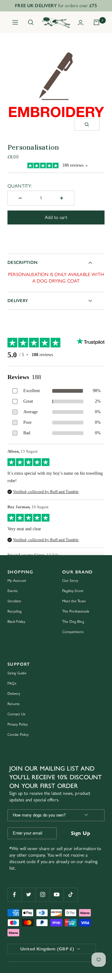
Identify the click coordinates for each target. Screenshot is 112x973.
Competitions (72, 632)
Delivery (17, 300)
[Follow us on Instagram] (42, 895)
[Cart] (96, 22)
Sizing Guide (16, 673)
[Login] (80, 22)
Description (22, 262)
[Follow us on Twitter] (28, 895)
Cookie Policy (18, 734)
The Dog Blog (73, 621)
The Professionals (75, 611)
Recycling (14, 611)
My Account (16, 580)
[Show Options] (86, 815)
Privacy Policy (17, 724)
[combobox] (42, 815)
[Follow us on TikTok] (70, 895)
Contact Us (16, 714)
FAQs (11, 683)
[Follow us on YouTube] (56, 895)
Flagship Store (72, 591)
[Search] (30, 22)
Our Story (70, 580)
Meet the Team (74, 601)
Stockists (14, 601)
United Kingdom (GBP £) (47, 949)
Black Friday (16, 621)
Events (12, 591)
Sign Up (80, 833)
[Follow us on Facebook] (14, 895)
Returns (13, 704)
